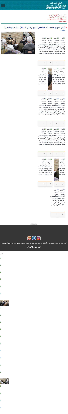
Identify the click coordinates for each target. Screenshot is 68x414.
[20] (42, 170)
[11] (48, 109)
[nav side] (3, 5)
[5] (61, 79)
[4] (42, 48)
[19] (48, 170)
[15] (48, 139)
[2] (54, 48)
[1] (61, 48)
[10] (54, 109)
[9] (61, 109)
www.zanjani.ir (34, 247)
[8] (42, 79)
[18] (56, 170)
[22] (54, 200)
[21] (61, 200)
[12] (42, 109)
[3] (48, 48)
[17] (61, 170)
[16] (42, 139)
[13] (61, 139)
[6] (54, 79)
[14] (54, 139)
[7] (50, 79)
